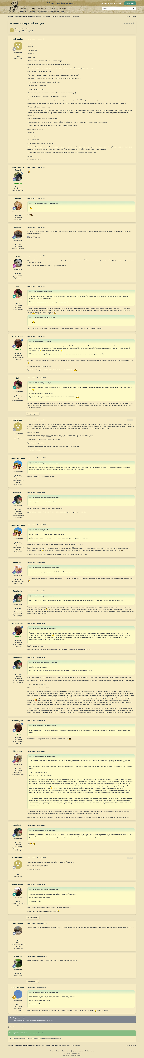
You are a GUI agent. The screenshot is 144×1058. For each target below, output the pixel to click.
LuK (17, 287)
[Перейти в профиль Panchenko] (18, 499)
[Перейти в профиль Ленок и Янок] (18, 891)
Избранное (62, 8)
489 (19, 303)
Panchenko (17, 492)
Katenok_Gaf (17, 336)
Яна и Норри (18, 924)
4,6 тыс (18, 768)
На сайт (24, 8)
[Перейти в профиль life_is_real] (18, 758)
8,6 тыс (18, 244)
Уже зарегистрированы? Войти (111, 3)
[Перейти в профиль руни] (18, 263)
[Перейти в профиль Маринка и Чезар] (18, 464)
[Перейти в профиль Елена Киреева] (18, 994)
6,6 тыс (18, 475)
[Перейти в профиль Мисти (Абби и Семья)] (18, 176)
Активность (42, 8)
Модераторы (42, 11)
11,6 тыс (18, 579)
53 (18, 940)
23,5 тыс (18, 215)
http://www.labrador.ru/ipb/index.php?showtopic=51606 (64, 817)
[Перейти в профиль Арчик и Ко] (18, 569)
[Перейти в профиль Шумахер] (18, 963)
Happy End (29, 31)
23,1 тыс (18, 973)
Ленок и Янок (17, 885)
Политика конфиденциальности (72, 1051)
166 (19, 1004)
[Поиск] (134, 8)
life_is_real (17, 751)
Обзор (32, 8)
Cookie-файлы (89, 1051)
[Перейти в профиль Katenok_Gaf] (18, 343)
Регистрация (130, 3)
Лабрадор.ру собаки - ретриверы (61, 3)
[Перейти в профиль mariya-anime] (12, 30)
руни (18, 256)
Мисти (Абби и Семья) (18, 169)
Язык (52, 1051)
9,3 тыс (18, 509)
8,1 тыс (18, 187)
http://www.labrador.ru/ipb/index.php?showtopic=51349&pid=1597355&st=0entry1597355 (63, 649)
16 (18, 56)
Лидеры (52, 8)
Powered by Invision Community (72, 1055)
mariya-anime (24, 29)
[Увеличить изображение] (28, 171)
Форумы (23, 11)
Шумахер (18, 956)
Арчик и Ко (17, 562)
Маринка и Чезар (18, 458)
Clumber (17, 227)
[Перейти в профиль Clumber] (18, 234)
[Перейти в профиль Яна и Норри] (18, 930)
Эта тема (126, 8)
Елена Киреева (17, 987)
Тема (58, 1051)
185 (19, 901)
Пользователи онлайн (57, 11)
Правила (32, 11)
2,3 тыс (18, 273)
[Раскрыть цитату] (30, 203)
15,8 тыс (18, 353)
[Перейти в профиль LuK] (18, 293)
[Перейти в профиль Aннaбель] (18, 205)
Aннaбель (18, 199)
